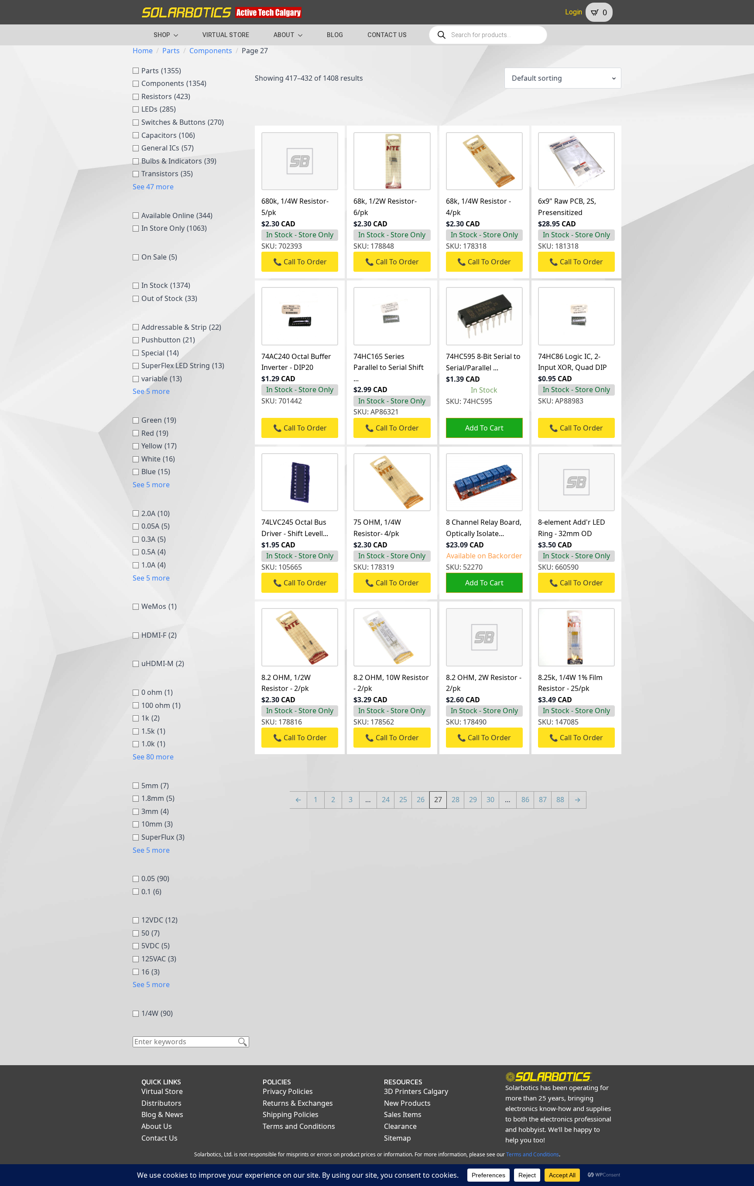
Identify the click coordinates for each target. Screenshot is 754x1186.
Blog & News (162, 1114)
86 (525, 799)
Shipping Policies (291, 1114)
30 (490, 799)
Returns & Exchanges (298, 1103)
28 (455, 799)
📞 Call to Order (300, 262)
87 (543, 799)
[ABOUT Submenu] (303, 34)
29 (473, 799)
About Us (156, 1126)
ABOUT (284, 34)
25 (403, 799)
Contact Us (159, 1138)
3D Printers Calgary (416, 1091)
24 (386, 799)
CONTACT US (387, 34)
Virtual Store (162, 1091)
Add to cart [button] (484, 428)
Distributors (161, 1103)
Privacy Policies (288, 1091)
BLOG (335, 34)
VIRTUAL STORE (225, 34)
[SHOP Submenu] (178, 34)
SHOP (162, 34)
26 (421, 799)
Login (573, 12)
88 (560, 799)
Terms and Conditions (299, 1126)
